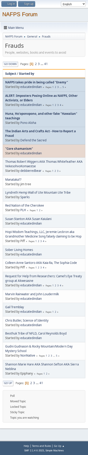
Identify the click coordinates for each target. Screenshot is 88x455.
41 (46, 64)
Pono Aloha (28, 123)
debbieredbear (31, 171)
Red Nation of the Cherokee (24, 205)
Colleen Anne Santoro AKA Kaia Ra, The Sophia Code (41, 263)
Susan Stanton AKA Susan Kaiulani (28, 219)
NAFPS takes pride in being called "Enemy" (36, 82)
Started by (26, 74)
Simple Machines (54, 450)
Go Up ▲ (59, 446)
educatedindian (31, 87)
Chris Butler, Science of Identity (27, 320)
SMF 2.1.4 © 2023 (34, 450)
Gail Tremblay (14, 307)
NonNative (27, 355)
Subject (10, 74)
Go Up (8, 383)
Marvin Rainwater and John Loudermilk (32, 294)
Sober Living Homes (19, 250)
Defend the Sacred (33, 140)
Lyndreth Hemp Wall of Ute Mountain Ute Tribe (38, 192)
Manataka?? (13, 180)
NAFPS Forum (19, 14)
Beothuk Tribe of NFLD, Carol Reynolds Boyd (36, 333)
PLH (23, 210)
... (42, 64)
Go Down (10, 64)
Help (26, 446)
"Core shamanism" (19, 149)
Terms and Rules (41, 446)
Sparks (25, 197)
